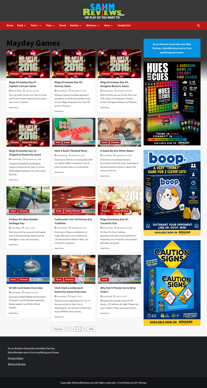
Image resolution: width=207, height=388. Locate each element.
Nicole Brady (16, 90)
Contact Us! (124, 25)
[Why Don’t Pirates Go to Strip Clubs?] (119, 269)
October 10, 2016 (78, 155)
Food (20, 25)
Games (67, 142)
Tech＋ (34, 25)
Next (91, 329)
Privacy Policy (15, 358)
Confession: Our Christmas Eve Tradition (73, 221)
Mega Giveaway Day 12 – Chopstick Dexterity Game (25, 153)
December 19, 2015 (124, 228)
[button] (198, 25)
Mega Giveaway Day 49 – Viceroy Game (69, 84)
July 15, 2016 (30, 228)
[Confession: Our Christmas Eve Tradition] (73, 200)
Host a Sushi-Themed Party (70, 151)
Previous (58, 329)
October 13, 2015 (31, 292)
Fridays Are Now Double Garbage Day (23, 221)
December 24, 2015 (78, 228)
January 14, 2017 (32, 90)
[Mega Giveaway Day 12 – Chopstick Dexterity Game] (28, 132)
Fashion (74, 25)
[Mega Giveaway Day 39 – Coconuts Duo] (119, 200)
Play (48, 25)
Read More (13, 107)
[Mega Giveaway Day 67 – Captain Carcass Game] (28, 63)
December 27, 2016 (78, 90)
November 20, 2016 (33, 159)
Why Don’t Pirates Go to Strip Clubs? (118, 290)
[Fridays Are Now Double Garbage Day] (28, 200)
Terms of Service (17, 363)
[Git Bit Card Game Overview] (28, 269)
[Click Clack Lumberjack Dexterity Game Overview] (73, 269)
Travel (62, 25)
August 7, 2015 (76, 296)
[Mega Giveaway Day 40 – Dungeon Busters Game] (119, 63)
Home (9, 25)
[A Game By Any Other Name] (119, 132)
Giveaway (14, 73)
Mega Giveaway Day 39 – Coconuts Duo (115, 221)
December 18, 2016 (124, 90)
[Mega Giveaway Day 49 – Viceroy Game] (73, 63)
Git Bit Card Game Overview (26, 288)
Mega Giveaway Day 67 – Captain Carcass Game (23, 84)
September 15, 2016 (124, 155)
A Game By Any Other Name (117, 151)
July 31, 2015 (121, 296)
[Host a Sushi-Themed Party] (73, 132)
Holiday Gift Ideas (29, 73)
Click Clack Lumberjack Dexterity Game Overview (70, 290)
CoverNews (124, 382)
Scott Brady (107, 155)
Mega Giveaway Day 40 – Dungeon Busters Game (115, 84)
